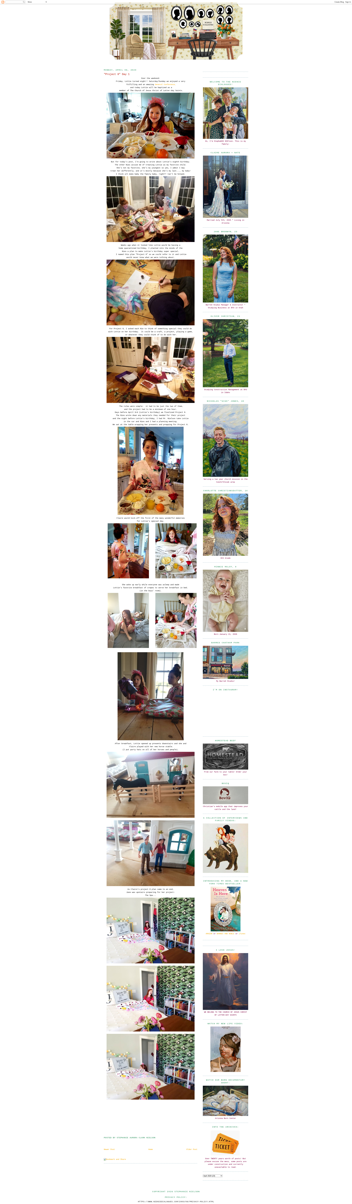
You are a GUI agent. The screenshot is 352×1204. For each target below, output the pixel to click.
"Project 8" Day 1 (117, 74)
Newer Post (109, 1149)
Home (150, 1149)
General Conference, (165, 84)
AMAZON (209, 934)
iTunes (242, 934)
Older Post (191, 1149)
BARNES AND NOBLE (225, 934)
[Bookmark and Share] (115, 1159)
